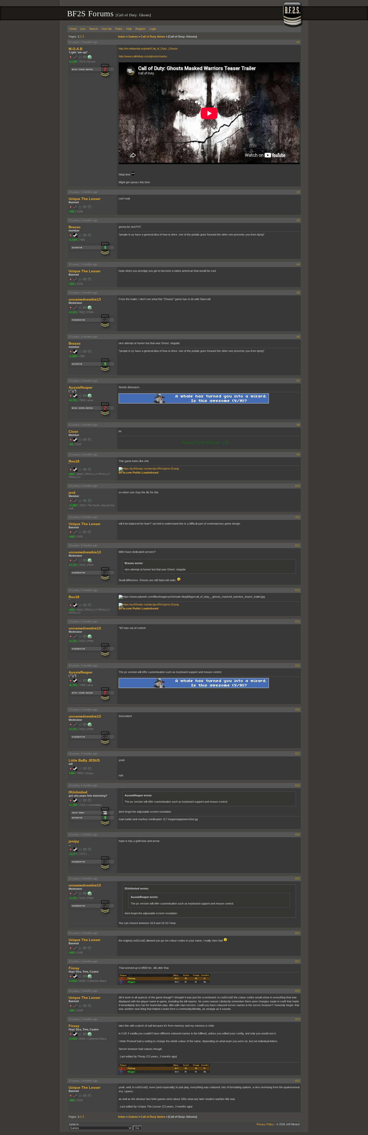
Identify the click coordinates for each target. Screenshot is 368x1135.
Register (140, 28)
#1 (298, 42)
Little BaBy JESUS (84, 760)
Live (82, 28)
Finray (74, 968)
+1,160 (73, 804)
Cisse (73, 431)
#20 (297, 878)
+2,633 (73, 980)
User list (107, 28)
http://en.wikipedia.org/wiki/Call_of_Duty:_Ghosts (148, 48)
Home (73, 28)
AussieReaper (80, 387)
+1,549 (73, 239)
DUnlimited (78, 792)
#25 (297, 1080)
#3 (298, 220)
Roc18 (74, 461)
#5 (298, 292)
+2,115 (73, 312)
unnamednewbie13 (85, 299)
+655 (72, 474)
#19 (297, 834)
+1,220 (73, 61)
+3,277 (73, 853)
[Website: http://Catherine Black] (90, 977)
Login (152, 28)
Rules (118, 28)
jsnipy (74, 841)
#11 (297, 517)
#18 (297, 785)
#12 (297, 545)
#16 (297, 709)
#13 (297, 590)
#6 (298, 336)
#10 (297, 485)
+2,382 (73, 505)
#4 (298, 264)
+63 (71, 444)
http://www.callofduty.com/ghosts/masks (143, 56)
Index (121, 36)
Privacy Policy (265, 1124)
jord (72, 493)
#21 (297, 933)
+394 (72, 773)
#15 (297, 665)
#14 (297, 621)
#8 (298, 424)
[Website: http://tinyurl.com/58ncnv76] (90, 308)
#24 (297, 1019)
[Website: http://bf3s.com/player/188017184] (90, 396)
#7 (298, 380)
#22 (297, 961)
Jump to (74, 1124)
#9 (298, 454)
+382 (72, 211)
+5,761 (73, 400)
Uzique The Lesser (84, 199)
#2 (298, 191)
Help (129, 28)
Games (133, 36)
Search (93, 28)
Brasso (75, 227)
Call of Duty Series (153, 36)
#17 (297, 753)
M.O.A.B (75, 49)
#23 (297, 990)
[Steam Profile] (75, 236)
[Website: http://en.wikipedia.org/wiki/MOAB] (90, 58)
